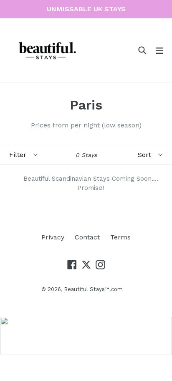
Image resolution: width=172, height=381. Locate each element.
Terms (120, 237)
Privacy (52, 237)
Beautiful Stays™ (86, 289)
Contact (87, 237)
